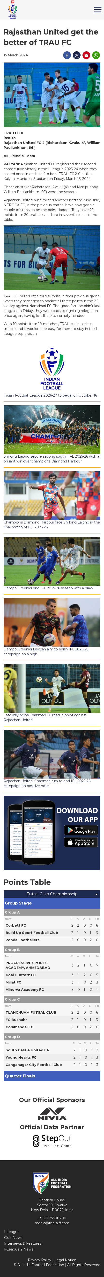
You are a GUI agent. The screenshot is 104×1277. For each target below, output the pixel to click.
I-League (12, 1232)
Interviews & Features (22, 1243)
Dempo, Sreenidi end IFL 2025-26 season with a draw (48, 588)
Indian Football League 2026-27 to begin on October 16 (50, 395)
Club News (13, 1237)
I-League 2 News (18, 1249)
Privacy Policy (39, 1260)
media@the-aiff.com (52, 1223)
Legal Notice (65, 1260)
